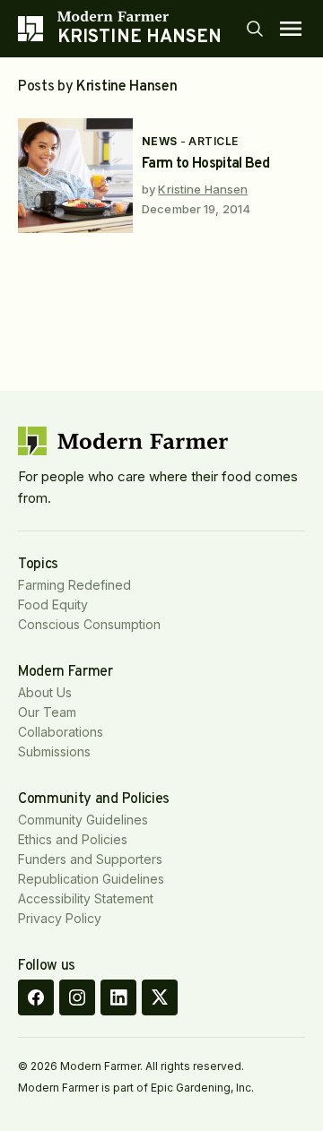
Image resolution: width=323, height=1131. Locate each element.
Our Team (47, 712)
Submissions (54, 751)
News (160, 141)
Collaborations (60, 731)
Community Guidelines (83, 819)
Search (255, 28)
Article (213, 141)
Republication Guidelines (91, 878)
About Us (45, 692)
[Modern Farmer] (140, 16)
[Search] (255, 28)
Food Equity (53, 604)
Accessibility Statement (85, 898)
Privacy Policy (59, 918)
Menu (290, 28)
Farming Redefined (74, 584)
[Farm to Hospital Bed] (75, 175)
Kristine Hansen (203, 189)
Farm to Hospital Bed (205, 164)
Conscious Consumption (89, 624)
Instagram (77, 997)
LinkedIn (118, 997)
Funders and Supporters (90, 859)
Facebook (36, 997)
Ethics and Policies (72, 839)
